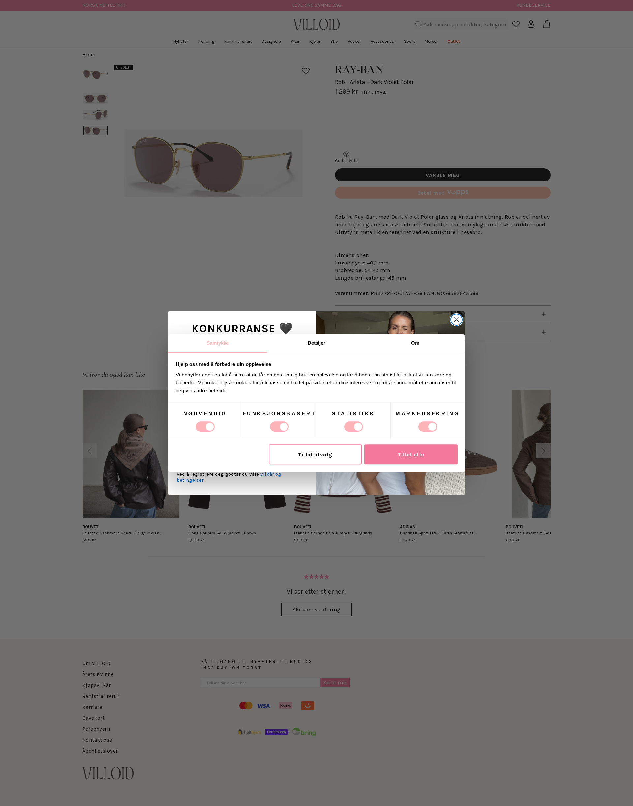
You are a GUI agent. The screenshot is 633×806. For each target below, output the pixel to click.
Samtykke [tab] (217, 343)
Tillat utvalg (315, 454)
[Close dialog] (456, 319)
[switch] (279, 426)
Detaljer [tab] (317, 343)
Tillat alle (411, 454)
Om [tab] (415, 343)
